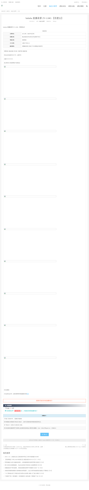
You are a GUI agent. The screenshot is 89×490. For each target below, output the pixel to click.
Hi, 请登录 (4, 2)
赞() (45, 434)
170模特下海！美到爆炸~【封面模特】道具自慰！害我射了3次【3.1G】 (24, 476)
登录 (39, 6)
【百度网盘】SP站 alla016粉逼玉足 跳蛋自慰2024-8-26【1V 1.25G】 (23, 459)
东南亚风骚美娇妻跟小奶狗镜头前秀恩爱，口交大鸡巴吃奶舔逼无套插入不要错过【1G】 (28, 470)
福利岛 (2, 6)
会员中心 (76, 2)
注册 (44, 6)
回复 (28, 393)
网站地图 (48, 485)
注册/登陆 (17, 411)
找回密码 (17, 2)
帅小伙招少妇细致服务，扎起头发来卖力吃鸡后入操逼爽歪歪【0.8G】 (23, 465)
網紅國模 (80, 6)
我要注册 (11, 2)
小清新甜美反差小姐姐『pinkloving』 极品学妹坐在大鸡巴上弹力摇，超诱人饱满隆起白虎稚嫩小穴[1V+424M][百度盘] (23, 447)
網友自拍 (63, 6)
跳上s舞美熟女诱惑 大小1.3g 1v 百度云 (75, 446)
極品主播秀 (53, 6)
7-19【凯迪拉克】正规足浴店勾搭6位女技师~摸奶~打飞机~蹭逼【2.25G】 (24, 473)
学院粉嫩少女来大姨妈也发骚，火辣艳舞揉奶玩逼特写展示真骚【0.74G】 (24, 462)
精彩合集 (71, 6)
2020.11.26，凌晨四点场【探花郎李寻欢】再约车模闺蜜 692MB (22, 456)
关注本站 (84, 2)
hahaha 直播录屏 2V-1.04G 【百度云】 (44, 18)
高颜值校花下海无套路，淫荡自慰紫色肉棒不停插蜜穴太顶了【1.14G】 (24, 467)
